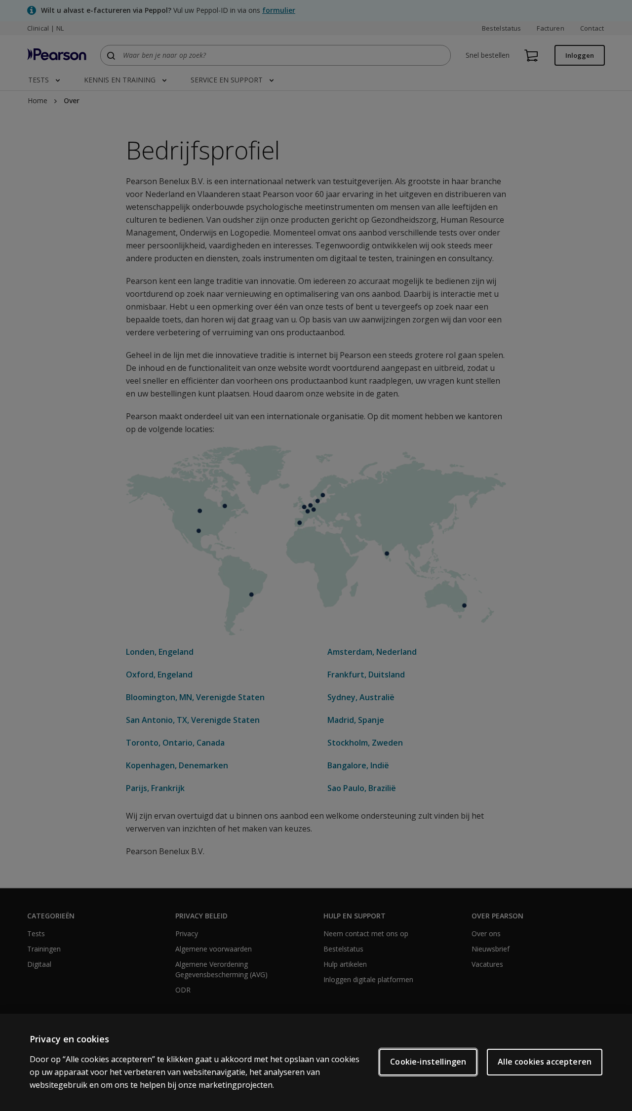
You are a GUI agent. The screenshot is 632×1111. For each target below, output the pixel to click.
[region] (316, 1062)
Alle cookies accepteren (545, 1061)
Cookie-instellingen (428, 1061)
